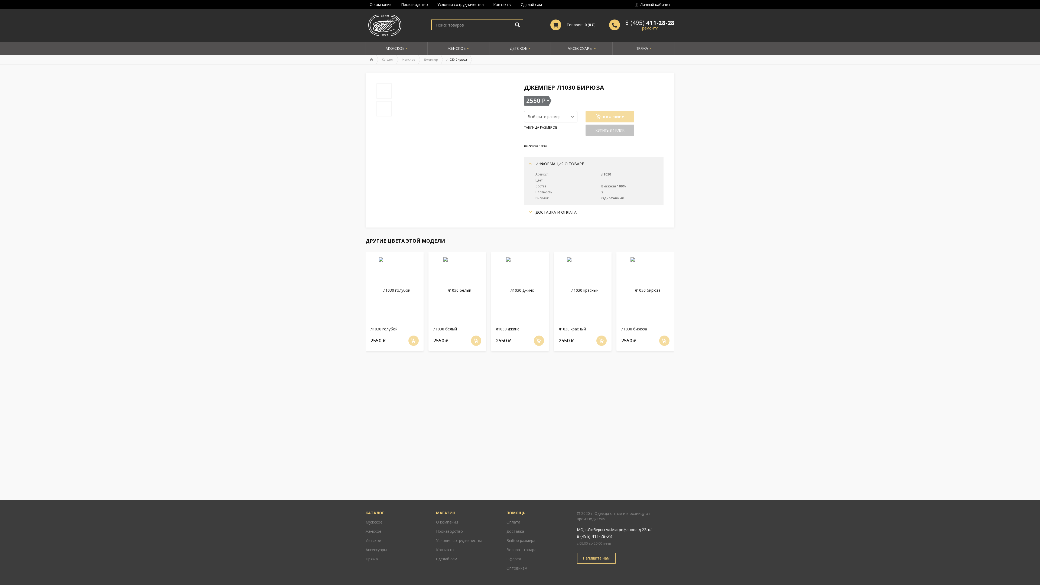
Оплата (513, 522)
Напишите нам (596, 558)
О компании (381, 4)
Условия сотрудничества (460, 4)
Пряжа (641, 48)
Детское (518, 48)
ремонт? (650, 28)
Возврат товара (521, 549)
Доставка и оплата (555, 212)
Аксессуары (580, 48)
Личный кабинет (654, 4)
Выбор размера (520, 540)
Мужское (394, 48)
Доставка (515, 531)
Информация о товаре (559, 163)
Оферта (513, 558)
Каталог (387, 59)
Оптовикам (516, 568)
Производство (414, 4)
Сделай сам (531, 4)
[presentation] (356, 300)
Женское (457, 48)
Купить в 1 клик (610, 130)
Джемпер (431, 59)
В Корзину (613, 116)
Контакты (502, 4)
